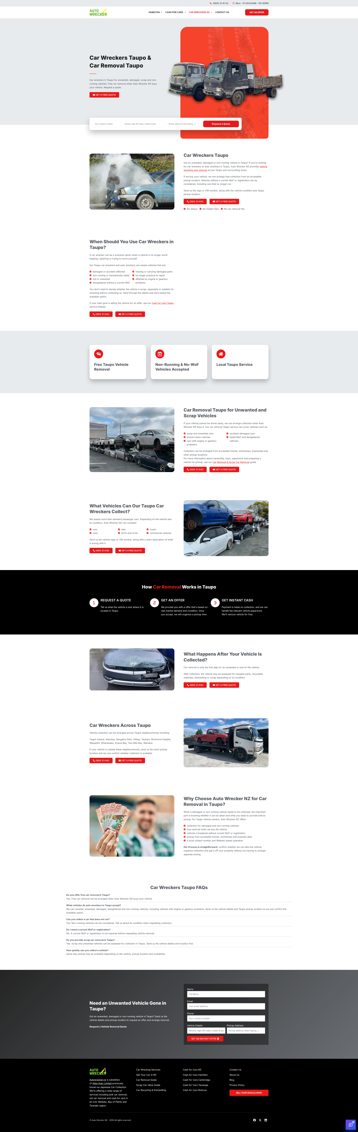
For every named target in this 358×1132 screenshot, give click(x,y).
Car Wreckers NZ (199, 12)
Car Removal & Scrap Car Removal (231, 462)
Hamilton (154, 12)
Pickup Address (235, 1025)
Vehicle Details (195, 1025)
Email (190, 1001)
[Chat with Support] (351, 1125)
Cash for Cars (174, 12)
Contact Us (222, 12)
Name (190, 989)
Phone (190, 1013)
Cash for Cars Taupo (163, 303)
